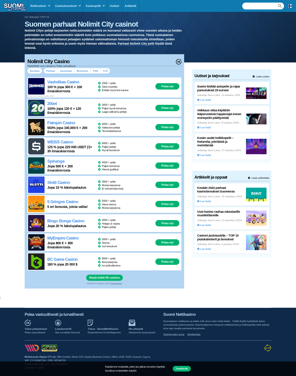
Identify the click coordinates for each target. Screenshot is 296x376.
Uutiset (114, 5)
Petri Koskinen (116, 283)
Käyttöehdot (193, 334)
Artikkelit (130, 5)
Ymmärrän (181, 368)
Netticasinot (38, 5)
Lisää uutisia (262, 76)
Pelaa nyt (167, 86)
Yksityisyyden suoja (173, 334)
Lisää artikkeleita (260, 178)
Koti (26, 17)
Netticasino (34, 17)
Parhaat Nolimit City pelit (136, 43)
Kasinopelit (93, 5)
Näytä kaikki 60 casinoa (104, 277)
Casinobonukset (66, 5)
